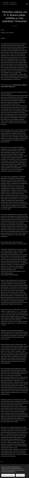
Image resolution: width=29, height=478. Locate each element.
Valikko (27, 3)
